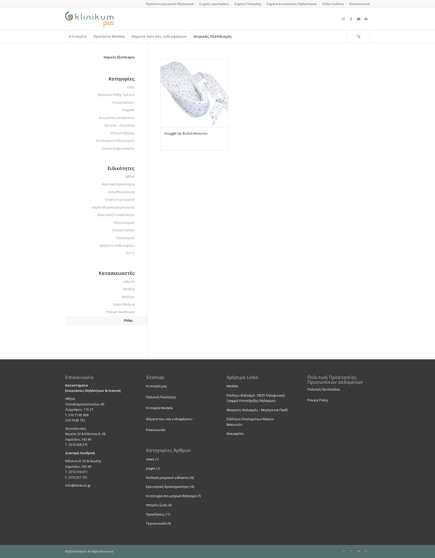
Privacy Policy (317, 400)
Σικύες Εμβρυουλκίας (118, 148)
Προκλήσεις (155, 514)
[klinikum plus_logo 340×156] (89, 19)
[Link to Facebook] (351, 19)
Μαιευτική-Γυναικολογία (116, 214)
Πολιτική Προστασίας (323, 389)
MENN (130, 176)
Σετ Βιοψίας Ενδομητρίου (115, 140)
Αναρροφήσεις (123, 102)
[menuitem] (170, 4)
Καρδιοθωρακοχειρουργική (113, 207)
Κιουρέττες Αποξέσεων (117, 117)
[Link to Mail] (366, 19)
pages (151, 468)
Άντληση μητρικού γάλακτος (167, 477)
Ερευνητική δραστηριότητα (167, 486)
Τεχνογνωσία (156, 523)
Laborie (129, 281)
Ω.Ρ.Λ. (130, 253)
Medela (129, 289)
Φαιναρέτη (235, 433)
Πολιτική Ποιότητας (161, 397)
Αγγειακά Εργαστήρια (118, 184)
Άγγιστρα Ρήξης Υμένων (116, 94)
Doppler (128, 110)
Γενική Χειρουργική (120, 199)
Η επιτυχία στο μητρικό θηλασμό (171, 496)
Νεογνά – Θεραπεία (119, 125)
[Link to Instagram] (343, 19)
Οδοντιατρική (124, 222)
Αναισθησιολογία (121, 192)
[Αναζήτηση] (358, 36)
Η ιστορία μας (156, 386)
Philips (128, 320)
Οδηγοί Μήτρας (123, 133)
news (150, 459)
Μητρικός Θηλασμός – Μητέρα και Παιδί (257, 410)
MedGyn (128, 296)
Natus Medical (124, 304)
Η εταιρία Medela (159, 408)
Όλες (131, 87)
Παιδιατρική (125, 238)
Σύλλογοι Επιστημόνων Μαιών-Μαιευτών (250, 421)
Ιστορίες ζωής (156, 505)
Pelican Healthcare (120, 312)
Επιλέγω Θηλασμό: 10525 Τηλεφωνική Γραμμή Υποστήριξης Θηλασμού (256, 398)
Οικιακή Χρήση (123, 230)
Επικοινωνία (155, 429)
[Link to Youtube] (358, 19)
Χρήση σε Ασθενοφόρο (117, 245)
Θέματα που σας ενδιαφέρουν (169, 419)
